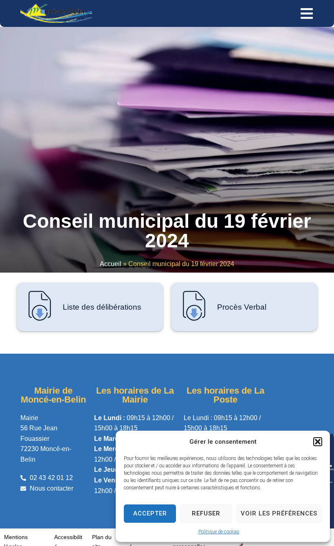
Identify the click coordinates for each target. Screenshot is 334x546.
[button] (318, 442)
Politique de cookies (219, 532)
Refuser (206, 513)
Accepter (150, 513)
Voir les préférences (279, 513)
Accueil (110, 263)
